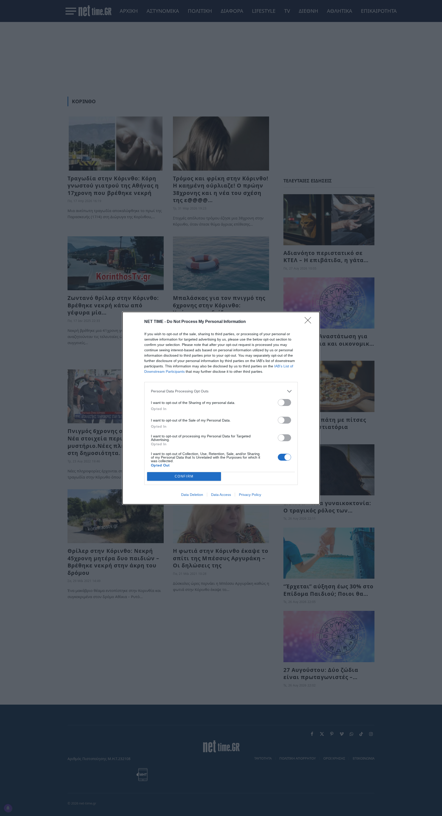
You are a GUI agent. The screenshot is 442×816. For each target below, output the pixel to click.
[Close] (309, 322)
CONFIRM (184, 476)
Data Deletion (192, 495)
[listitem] (221, 391)
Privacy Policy (250, 495)
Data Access (221, 495)
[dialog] (221, 408)
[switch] (284, 402)
